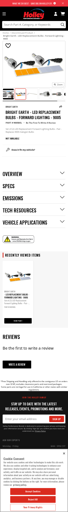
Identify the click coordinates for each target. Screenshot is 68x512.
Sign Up (56, 419)
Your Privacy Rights (32, 507)
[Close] (64, 453)
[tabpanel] (18, 293)
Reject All (33, 499)
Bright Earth (12, 106)
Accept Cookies (32, 491)
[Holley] (34, 14)
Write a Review (17, 364)
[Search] (62, 24)
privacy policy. (20, 484)
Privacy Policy (40, 431)
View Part (18, 321)
